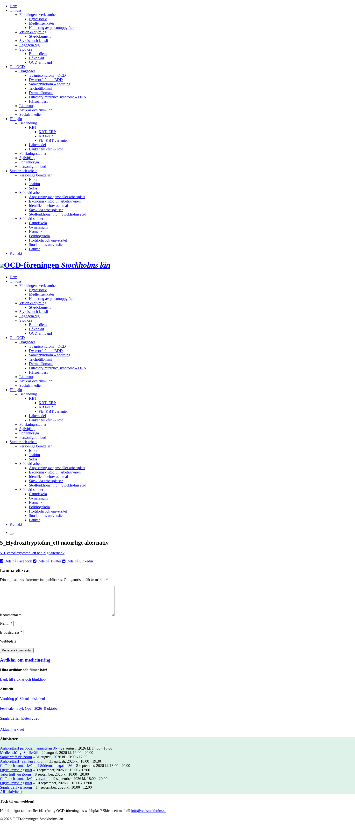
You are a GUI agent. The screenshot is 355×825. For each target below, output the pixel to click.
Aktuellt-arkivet (12, 729)
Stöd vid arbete (30, 192)
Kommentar (10, 615)
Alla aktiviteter (11, 792)
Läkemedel (37, 145)
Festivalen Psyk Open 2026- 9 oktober (29, 708)
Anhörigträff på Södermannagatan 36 (28, 748)
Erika (33, 179)
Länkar (34, 249)
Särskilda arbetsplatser (46, 210)
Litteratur (26, 106)
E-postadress (11, 632)
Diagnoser (27, 71)
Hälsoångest (38, 101)
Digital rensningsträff (16, 770)
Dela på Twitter (48, 561)
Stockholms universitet (46, 245)
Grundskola (38, 223)
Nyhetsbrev (38, 19)
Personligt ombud (32, 166)
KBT (33, 127)
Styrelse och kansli (33, 41)
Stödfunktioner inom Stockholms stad (57, 214)
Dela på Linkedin (79, 561)
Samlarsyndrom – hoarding (49, 84)
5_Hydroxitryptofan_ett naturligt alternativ (32, 553)
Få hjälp (16, 119)
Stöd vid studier (31, 218)
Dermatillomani (41, 93)
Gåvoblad (36, 58)
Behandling (28, 123)
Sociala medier (30, 114)
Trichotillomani (40, 88)
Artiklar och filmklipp (35, 110)
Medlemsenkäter (41, 23)
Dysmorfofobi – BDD (46, 80)
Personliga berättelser (35, 175)
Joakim (34, 184)
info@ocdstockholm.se (148, 811)
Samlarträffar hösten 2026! (20, 718)
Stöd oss (25, 49)
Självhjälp (27, 158)
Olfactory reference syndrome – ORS (57, 97)
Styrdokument (39, 36)
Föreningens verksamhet (38, 15)
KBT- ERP (47, 132)
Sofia (33, 188)
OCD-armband (40, 62)
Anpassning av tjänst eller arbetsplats (57, 197)
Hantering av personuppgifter (51, 28)
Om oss (15, 10)
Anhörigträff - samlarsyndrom (22, 761)
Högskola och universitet (48, 240)
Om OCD (17, 67)
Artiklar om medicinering (25, 660)
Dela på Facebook (17, 561)
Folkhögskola (39, 236)
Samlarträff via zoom (16, 757)
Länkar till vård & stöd (46, 149)
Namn (6, 623)
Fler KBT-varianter (53, 140)
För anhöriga (29, 162)
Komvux (36, 232)
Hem (13, 6)
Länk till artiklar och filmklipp (23, 679)
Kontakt (16, 253)
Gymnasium (38, 227)
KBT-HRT (47, 136)
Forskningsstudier (32, 153)
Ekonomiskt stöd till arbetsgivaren (55, 201)
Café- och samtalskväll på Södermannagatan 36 (36, 766)
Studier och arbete (23, 171)
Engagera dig (29, 45)
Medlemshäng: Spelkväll (19, 753)
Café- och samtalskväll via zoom (25, 779)
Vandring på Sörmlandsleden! (22, 699)
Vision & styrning (32, 32)
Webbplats (8, 641)
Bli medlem (38, 54)
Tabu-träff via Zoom (15, 774)
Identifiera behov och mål (48, 205)
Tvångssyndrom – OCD (47, 75)
